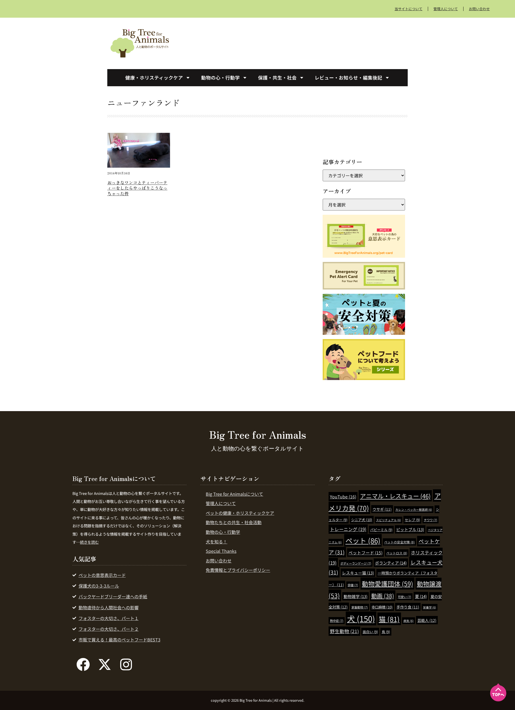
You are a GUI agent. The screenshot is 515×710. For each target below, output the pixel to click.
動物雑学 (355, 596)
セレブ (412, 519)
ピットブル (410, 529)
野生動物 (344, 631)
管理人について (445, 8)
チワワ (430, 520)
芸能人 (426, 620)
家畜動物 (359, 607)
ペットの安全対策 (399, 542)
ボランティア (391, 563)
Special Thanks (221, 551)
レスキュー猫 (358, 573)
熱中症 (336, 620)
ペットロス (396, 553)
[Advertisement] (297, 42)
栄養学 (429, 607)
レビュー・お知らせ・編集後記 (348, 77)
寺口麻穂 (382, 607)
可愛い (404, 597)
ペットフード (365, 552)
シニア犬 (361, 519)
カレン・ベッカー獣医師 (413, 510)
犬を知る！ (216, 541)
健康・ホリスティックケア (154, 77)
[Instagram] (126, 664)
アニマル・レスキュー (395, 495)
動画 (382, 596)
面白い (370, 631)
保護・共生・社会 (277, 77)
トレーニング (348, 529)
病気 (408, 621)
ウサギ (382, 509)
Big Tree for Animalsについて (234, 494)
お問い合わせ (479, 8)
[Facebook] (83, 664)
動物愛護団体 (387, 583)
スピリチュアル (388, 520)
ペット (362, 540)
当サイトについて (408, 8)
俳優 (353, 585)
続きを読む (89, 542)
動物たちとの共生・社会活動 (234, 522)
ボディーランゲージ (355, 563)
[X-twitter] (104, 664)
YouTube (343, 496)
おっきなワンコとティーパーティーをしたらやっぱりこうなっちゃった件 (137, 188)
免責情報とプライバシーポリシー (238, 570)
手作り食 (407, 607)
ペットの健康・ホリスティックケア (240, 513)
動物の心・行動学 (220, 77)
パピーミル (381, 529)
